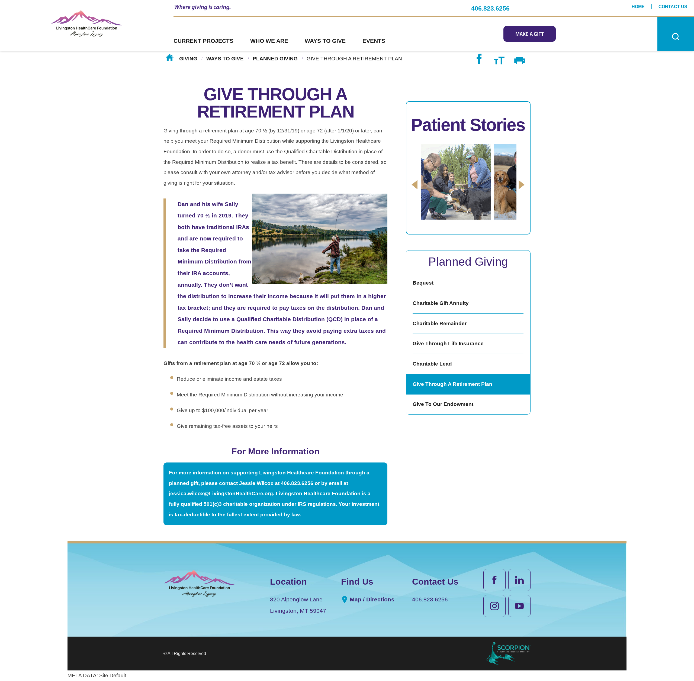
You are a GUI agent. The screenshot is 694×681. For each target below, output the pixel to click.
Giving (188, 58)
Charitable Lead (432, 364)
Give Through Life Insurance (448, 343)
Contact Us (672, 6)
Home (638, 6)
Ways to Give (225, 58)
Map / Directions (371, 599)
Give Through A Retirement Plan (452, 384)
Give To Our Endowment (443, 404)
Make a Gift (529, 34)
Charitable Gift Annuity (441, 303)
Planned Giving (275, 58)
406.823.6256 (490, 8)
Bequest (423, 283)
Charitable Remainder (440, 323)
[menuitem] (212, 34)
